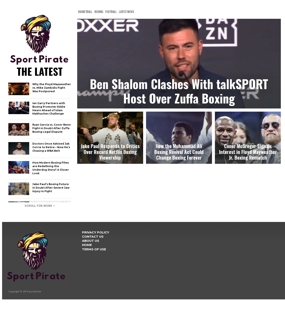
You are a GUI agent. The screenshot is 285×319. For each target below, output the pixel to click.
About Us (90, 241)
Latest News (126, 11)
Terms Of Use (94, 249)
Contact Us (92, 236)
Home (87, 245)
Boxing (99, 11)
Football (111, 11)
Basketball (85, 11)
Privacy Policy (95, 232)
